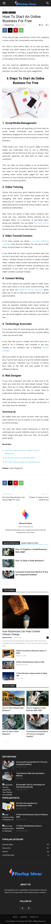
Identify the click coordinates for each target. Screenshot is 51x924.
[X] (10, 30)
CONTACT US (34, 917)
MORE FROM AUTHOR (29, 543)
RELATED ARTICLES (11, 543)
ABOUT (15, 917)
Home (4, 9)
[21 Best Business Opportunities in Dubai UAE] (8, 676)
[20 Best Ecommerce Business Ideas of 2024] (8, 654)
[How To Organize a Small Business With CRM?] (8, 552)
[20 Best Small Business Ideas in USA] (8, 665)
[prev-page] (3, 583)
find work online (41, 223)
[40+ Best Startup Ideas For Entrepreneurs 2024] (8, 806)
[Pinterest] (15, 30)
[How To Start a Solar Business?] (8, 563)
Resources (12, 12)
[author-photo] (25, 520)
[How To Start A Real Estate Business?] (13, 698)
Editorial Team (9, 25)
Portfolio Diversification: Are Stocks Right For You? (13, 498)
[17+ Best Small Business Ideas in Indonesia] (8, 829)
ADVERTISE (23, 917)
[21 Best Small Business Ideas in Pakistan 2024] (8, 817)
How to (11, 9)
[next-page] (7, 583)
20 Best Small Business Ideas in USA (30, 662)
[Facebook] (4, 30)
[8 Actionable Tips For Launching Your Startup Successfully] (8, 789)
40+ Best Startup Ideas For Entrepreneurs (22, 462)
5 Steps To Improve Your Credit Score (39, 498)
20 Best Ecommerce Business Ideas (20, 458)
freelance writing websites (30, 290)
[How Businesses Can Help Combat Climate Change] (25, 612)
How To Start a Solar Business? (29, 560)
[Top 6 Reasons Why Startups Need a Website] (8, 776)
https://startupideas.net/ (25, 526)
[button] (4, 3)
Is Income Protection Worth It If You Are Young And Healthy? (37, 734)
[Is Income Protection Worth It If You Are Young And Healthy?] (8, 575)
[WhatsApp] (21, 30)
